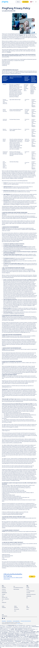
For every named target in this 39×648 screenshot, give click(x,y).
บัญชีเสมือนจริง (4, 587)
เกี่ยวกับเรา (27, 607)
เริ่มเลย (32, 576)
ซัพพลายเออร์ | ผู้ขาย (4, 597)
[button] (32, 2)
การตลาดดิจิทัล (28, 592)
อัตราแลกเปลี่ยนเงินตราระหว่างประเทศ (18, 587)
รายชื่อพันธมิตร (4, 607)
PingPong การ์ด (4, 602)
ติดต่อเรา (27, 609)
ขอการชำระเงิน (4, 589)
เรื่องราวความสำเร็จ (16, 609)
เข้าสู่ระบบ (18, 1)
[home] (5, 2)
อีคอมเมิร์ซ (27, 587)
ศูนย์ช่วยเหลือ (16, 607)
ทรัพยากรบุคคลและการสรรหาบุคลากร (31, 594)
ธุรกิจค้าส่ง (27, 589)
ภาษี (2, 600)
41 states (18, 623)
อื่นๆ (27, 597)
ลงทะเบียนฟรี (25, 1)
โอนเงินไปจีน (3, 594)
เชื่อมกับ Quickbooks (16, 589)
